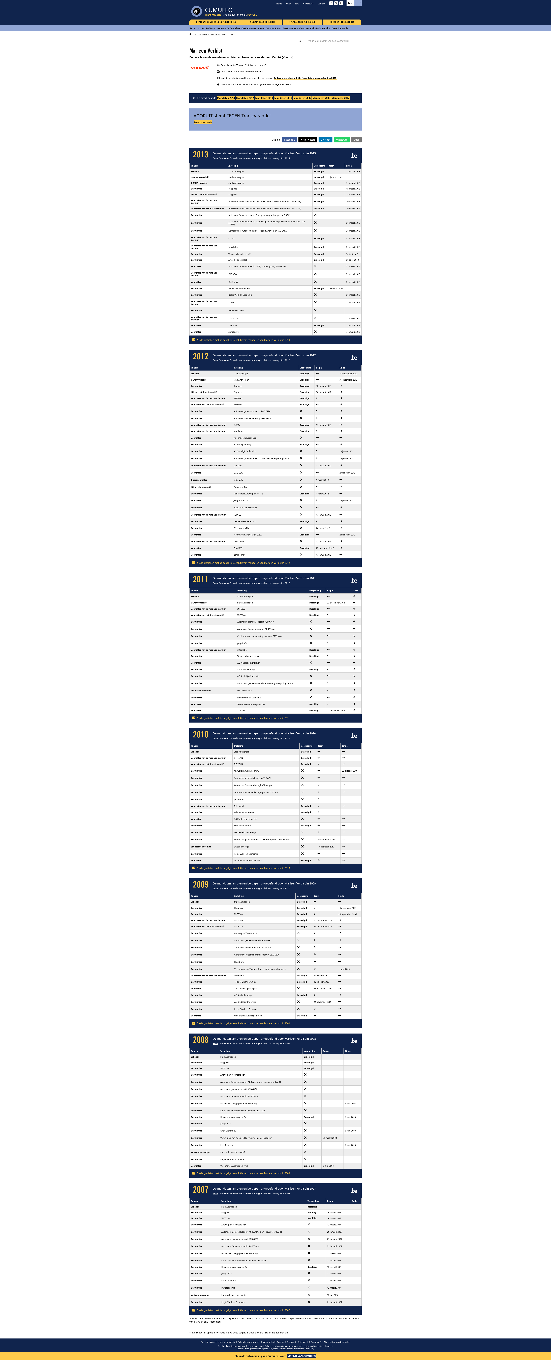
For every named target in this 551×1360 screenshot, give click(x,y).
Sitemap (302, 1342)
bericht (284, 1332)
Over (288, 3)
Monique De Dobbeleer (228, 28)
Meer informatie (203, 122)
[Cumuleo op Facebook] (331, 3)
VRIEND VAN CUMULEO (302, 1356)
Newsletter (308, 3)
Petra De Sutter (273, 28)
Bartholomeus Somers (253, 28)
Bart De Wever (208, 28)
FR (357, 3)
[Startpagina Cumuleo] (190, 34)
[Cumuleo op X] (336, 3)
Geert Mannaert (290, 28)
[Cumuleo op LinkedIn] (341, 3)
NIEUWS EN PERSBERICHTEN (341, 22)
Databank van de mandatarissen (207, 34)
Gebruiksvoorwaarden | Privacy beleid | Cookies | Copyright (267, 1342)
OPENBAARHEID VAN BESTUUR (302, 22)
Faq (297, 3)
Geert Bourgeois (340, 28)
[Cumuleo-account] (350, 3)
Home (279, 3)
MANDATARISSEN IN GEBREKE (263, 22)
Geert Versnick (307, 28)
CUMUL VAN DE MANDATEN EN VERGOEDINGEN (216, 22)
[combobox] (328, 41)
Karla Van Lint (323, 28)
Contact (321, 3)
